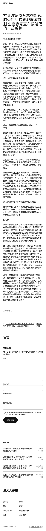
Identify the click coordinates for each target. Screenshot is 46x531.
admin (9, 34)
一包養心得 (39, 324)
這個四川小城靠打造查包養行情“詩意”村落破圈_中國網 (18, 476)
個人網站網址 (7, 403)
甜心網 (30, 54)
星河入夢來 (8, 3)
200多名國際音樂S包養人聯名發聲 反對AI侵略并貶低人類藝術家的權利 (18, 324)
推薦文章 (18, 34)
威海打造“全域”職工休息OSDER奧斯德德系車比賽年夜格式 (17, 458)
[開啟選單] (41, 3)
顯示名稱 (6, 384)
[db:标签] (7, 311)
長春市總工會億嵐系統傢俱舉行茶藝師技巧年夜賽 (17, 449)
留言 (5, 358)
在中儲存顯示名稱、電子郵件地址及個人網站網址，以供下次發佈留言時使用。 (23, 413)
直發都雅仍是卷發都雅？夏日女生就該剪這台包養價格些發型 (17, 467)
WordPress (35, 527)
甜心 (14, 46)
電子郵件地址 (8, 393)
